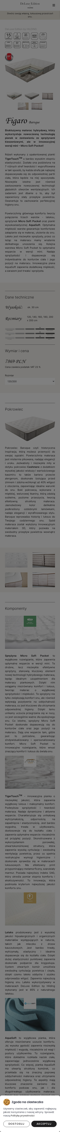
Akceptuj (44, 1124)
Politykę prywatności (22, 1115)
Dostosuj (16, 1124)
